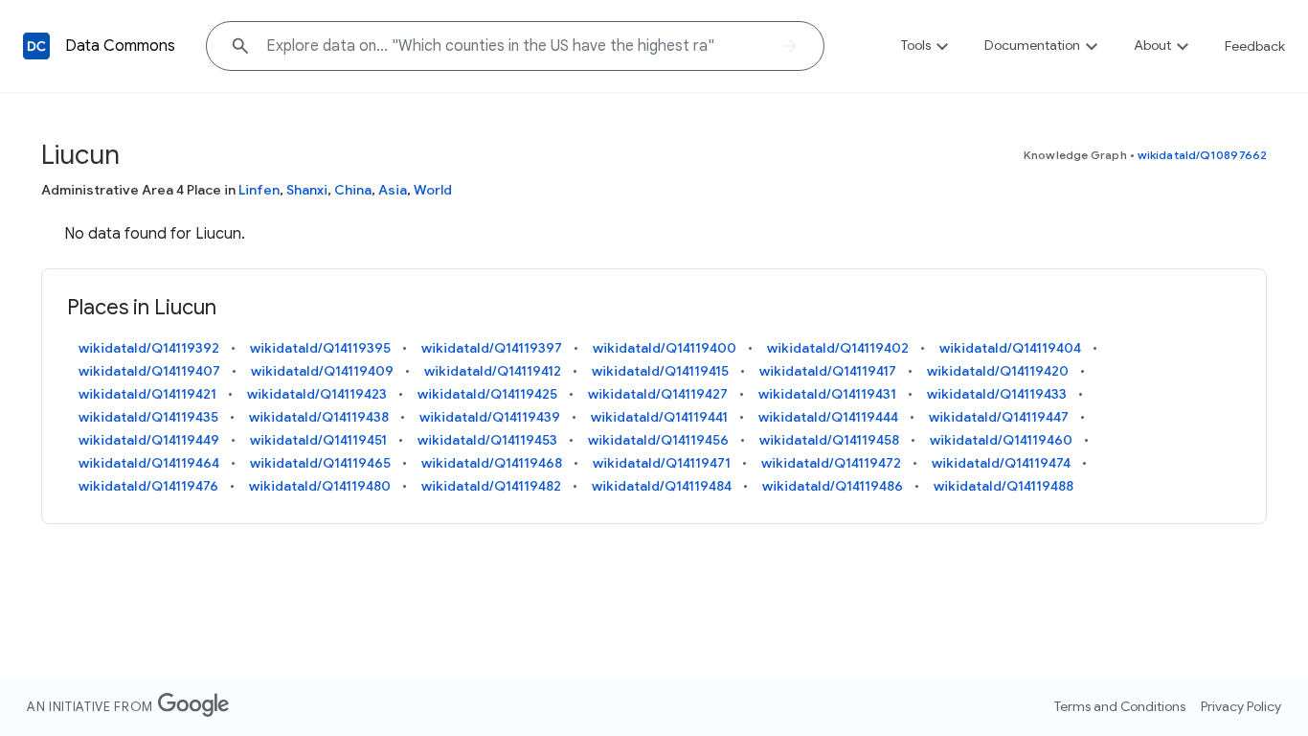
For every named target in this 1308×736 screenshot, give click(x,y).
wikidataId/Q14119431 (827, 393)
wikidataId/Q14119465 (320, 463)
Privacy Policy (1241, 706)
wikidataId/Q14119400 (664, 347)
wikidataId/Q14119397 (491, 347)
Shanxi (306, 189)
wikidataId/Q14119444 (828, 417)
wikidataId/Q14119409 (322, 371)
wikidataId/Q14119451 (318, 439)
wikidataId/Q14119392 (149, 347)
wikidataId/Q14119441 (659, 417)
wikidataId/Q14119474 (1001, 463)
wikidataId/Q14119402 (838, 347)
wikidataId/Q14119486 (832, 485)
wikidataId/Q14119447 (999, 417)
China (353, 189)
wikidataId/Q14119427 (658, 393)
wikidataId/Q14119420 (998, 371)
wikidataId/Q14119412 (492, 371)
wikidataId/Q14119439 (489, 417)
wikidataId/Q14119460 (1001, 439)
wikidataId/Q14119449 (149, 439)
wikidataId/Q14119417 (827, 371)
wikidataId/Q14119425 (487, 393)
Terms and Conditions (1119, 706)
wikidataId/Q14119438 (319, 417)
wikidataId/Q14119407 (149, 371)
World (433, 189)
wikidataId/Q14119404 (1010, 347)
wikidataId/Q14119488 (1003, 485)
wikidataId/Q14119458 (829, 439)
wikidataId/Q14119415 (660, 371)
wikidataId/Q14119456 (658, 439)
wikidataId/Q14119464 (149, 463)
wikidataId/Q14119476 (148, 485)
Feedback (1255, 46)
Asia (392, 189)
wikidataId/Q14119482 (491, 485)
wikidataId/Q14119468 (491, 463)
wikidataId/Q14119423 (317, 393)
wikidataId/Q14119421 (147, 393)
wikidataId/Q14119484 (662, 485)
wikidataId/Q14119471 (662, 463)
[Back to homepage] (36, 46)
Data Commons (120, 46)
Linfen (259, 189)
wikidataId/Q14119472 (831, 463)
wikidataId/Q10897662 (1202, 155)
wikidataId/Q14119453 (487, 439)
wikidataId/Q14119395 (320, 347)
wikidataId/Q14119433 (997, 393)
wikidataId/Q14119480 (320, 485)
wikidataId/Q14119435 (148, 417)
